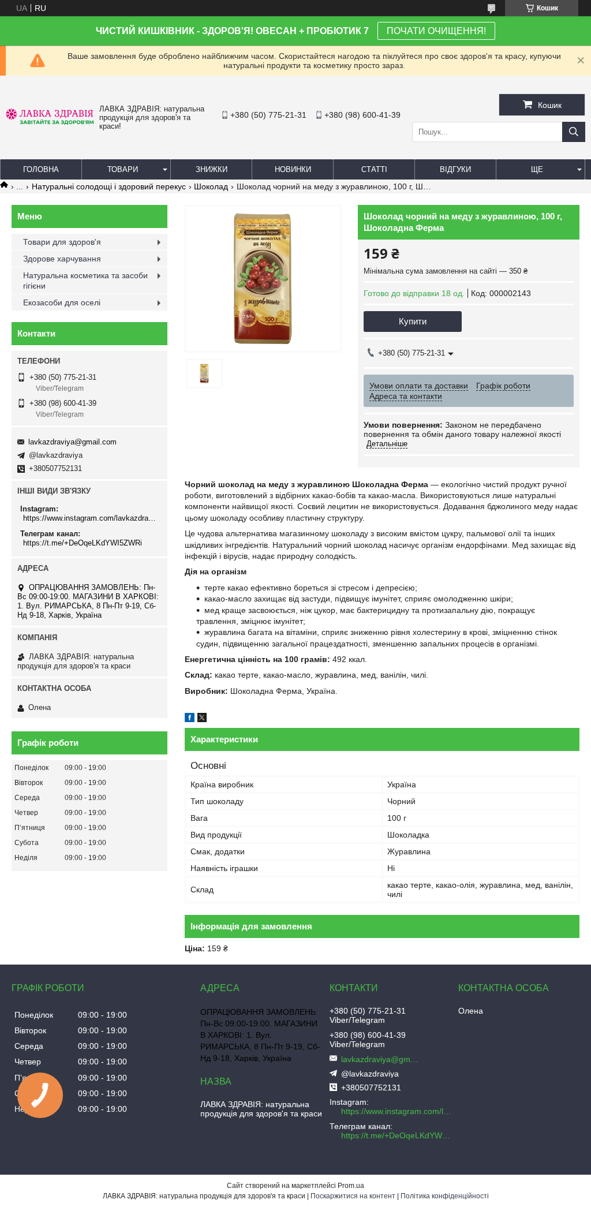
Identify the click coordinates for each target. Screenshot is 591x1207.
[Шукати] (573, 132)
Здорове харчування (62, 258)
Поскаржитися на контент (353, 1196)
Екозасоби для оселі (61, 302)
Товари (122, 169)
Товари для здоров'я (62, 241)
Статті (374, 169)
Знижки (211, 169)
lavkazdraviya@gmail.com (72, 442)
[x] (202, 719)
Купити (413, 321)
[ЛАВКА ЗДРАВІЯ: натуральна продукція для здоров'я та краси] (49, 121)
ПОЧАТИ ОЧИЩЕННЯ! (436, 31)
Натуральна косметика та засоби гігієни (85, 280)
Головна (41, 169)
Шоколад (211, 186)
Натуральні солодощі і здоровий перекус (109, 186)
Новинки (293, 169)
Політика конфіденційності (445, 1196)
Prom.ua (351, 1186)
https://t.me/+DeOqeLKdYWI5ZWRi (82, 543)
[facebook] (189, 719)
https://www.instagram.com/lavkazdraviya (91, 518)
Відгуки (455, 169)
